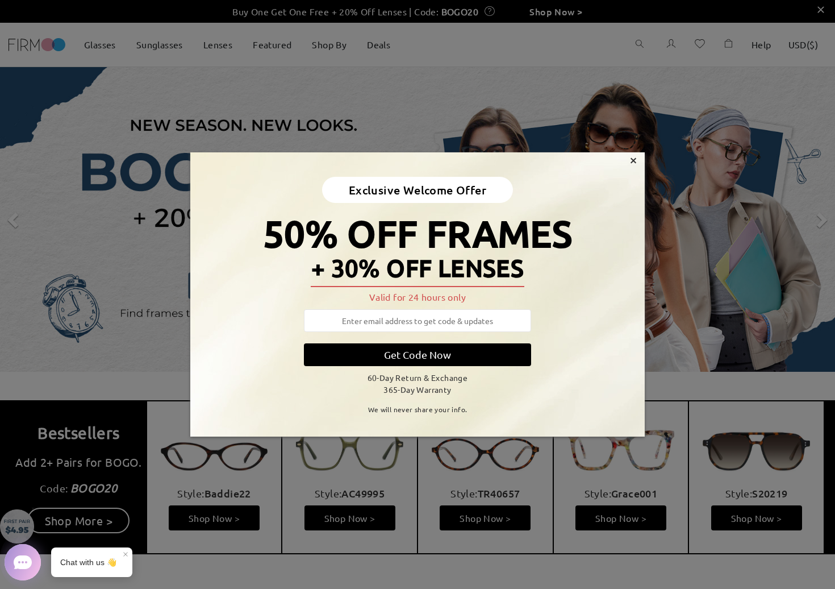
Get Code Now (417, 354)
